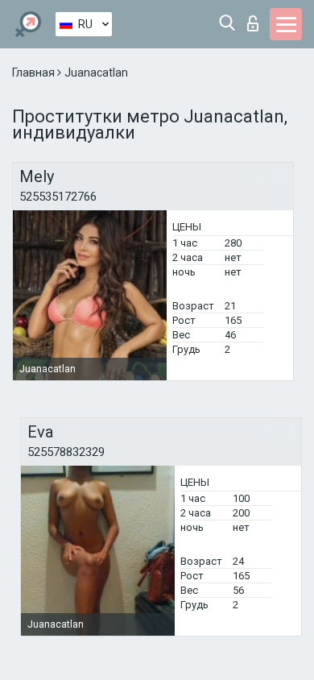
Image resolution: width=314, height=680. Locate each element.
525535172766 (58, 196)
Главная (34, 72)
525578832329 (66, 452)
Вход (256, 19)
